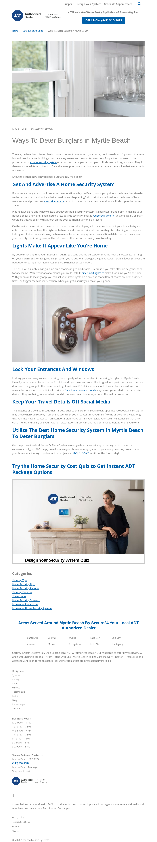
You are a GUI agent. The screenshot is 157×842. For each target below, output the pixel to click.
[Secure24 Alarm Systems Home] (36, 15)
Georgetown (75, 644)
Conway (52, 637)
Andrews (31, 644)
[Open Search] (139, 3)
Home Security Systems (25, 588)
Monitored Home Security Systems (32, 608)
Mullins (72, 637)
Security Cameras (22, 592)
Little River (95, 644)
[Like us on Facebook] (13, 795)
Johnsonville (32, 637)
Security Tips (19, 580)
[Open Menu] (13, 4)
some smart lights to (92, 273)
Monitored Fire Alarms (25, 604)
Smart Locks (19, 596)
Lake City (116, 637)
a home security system (43, 162)
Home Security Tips (23, 584)
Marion (51, 644)
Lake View (95, 637)
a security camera (54, 201)
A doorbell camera (103, 215)
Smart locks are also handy (80, 390)
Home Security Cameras (26, 600)
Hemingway (117, 644)
